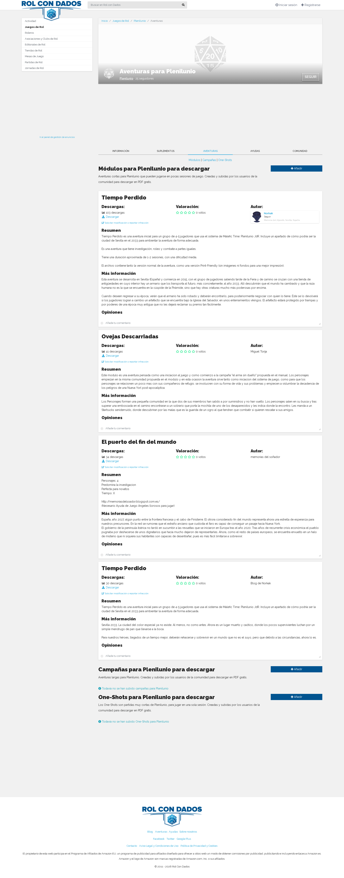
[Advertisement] (57, 102)
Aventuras (210, 151)
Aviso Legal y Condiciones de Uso (158, 845)
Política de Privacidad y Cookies (199, 845)
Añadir (297, 168)
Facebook (158, 838)
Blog (150, 831)
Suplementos (165, 151)
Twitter (171, 838)
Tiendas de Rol (33, 50)
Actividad (30, 21)
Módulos (194, 160)
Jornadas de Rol (34, 68)
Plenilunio (140, 20)
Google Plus (184, 838)
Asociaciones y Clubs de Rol (41, 38)
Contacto (132, 845)
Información (120, 151)
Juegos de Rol (34, 27)
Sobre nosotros (188, 831)
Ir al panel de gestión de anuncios (57, 137)
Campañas (209, 160)
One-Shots (225, 160)
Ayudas (255, 151)
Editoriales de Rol (35, 44)
